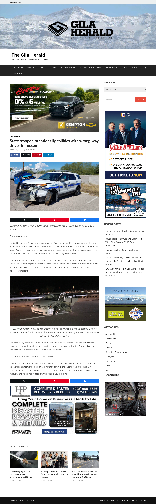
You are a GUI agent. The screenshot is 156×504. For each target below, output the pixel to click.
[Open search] (145, 68)
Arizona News (15, 136)
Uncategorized (112, 375)
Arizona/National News (91, 68)
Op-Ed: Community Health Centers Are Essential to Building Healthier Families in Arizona (124, 261)
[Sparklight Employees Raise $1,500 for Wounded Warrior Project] (54, 460)
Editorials (111, 68)
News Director (30, 150)
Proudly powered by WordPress (107, 500)
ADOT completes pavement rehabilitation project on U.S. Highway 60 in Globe (85, 474)
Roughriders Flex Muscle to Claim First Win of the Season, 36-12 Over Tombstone (123, 242)
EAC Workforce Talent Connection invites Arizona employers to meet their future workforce (124, 272)
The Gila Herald (28, 55)
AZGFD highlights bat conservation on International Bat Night (21, 474)
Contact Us (17, 73)
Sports (30, 68)
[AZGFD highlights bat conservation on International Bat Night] (24, 460)
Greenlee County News (64, 68)
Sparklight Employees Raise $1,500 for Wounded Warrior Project (54, 474)
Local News (17, 68)
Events (124, 68)
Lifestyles (44, 68)
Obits (134, 68)
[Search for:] (125, 99)
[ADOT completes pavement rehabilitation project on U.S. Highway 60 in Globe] (85, 460)
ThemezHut (142, 500)
